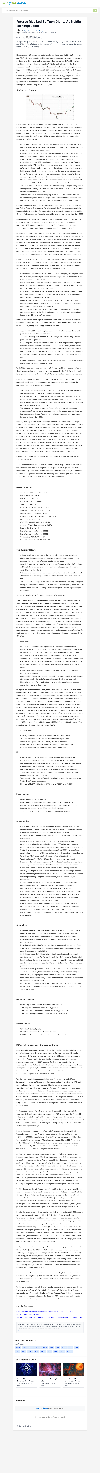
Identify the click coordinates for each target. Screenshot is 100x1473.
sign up (45, 1408)
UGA (36, 1352)
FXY (76, 1347)
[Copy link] (42, 37)
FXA (57, 1347)
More (19, 1331)
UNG (43, 1352)
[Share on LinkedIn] (31, 37)
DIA (51, 1347)
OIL (23, 1352)
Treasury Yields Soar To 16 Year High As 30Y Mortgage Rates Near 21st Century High (49, 1317)
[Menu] (4, 3)
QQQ (37, 1347)
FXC (70, 1347)
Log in (38, 1408)
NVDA (44, 1347)
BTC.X (69, 1352)
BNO (24, 1347)
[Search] (95, 10)
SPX (62, 1352)
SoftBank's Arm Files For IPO (27, 1314)
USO (49, 1352)
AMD (18, 1347)
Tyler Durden (28, 31)
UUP (55, 1352)
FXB (64, 1347)
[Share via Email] (38, 37)
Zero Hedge (40, 31)
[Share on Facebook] (35, 37)
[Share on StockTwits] (27, 37)
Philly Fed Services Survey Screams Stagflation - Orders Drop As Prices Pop (45, 1311)
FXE (30, 1347)
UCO (30, 1352)
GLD (17, 1352)
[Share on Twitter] (23, 37)
